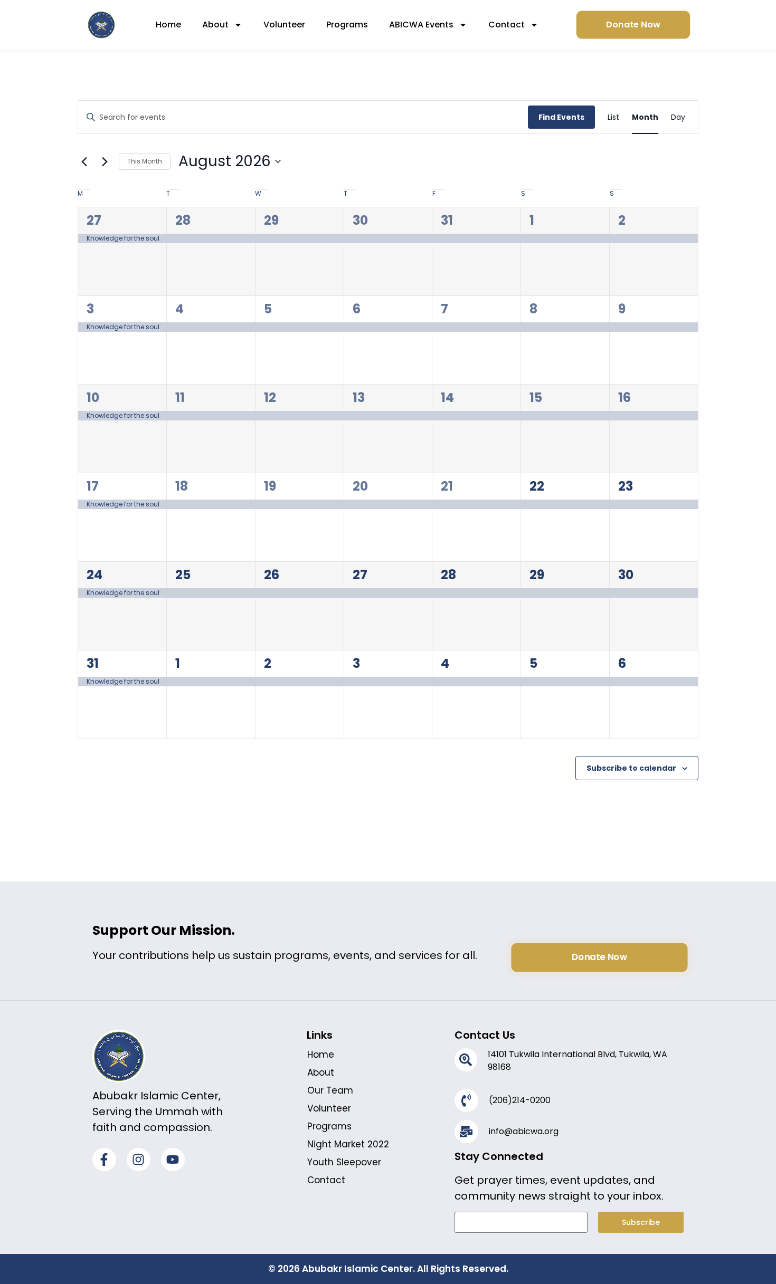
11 (180, 397)
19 (270, 486)
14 (447, 397)
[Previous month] (84, 161)
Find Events (561, 117)
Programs (347, 24)
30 (360, 220)
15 (535, 397)
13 (359, 397)
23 (625, 486)
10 (93, 397)
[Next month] (104, 161)
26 (271, 574)
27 (94, 220)
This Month (144, 161)
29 (271, 220)
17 (93, 486)
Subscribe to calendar (631, 768)
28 (183, 220)
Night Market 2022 (348, 1144)
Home (168, 24)
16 (624, 397)
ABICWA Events (421, 24)
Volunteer (284, 24)
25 (183, 574)
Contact (506, 24)
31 (447, 220)
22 (536, 486)
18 (181, 486)
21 (447, 486)
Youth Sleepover (344, 1162)
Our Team (330, 1090)
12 (270, 397)
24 (94, 574)
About (215, 24)
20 (360, 486)
